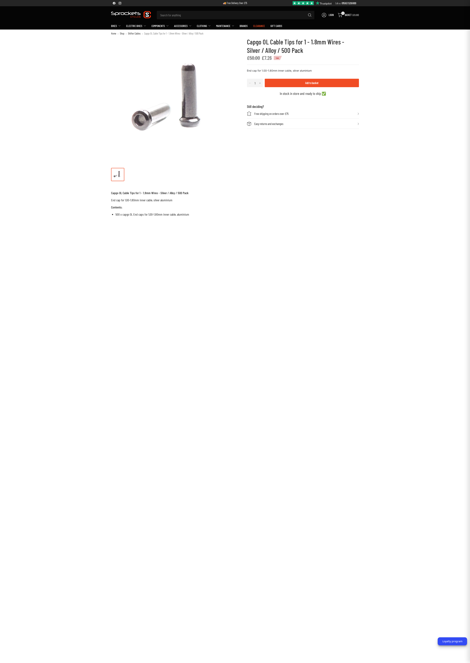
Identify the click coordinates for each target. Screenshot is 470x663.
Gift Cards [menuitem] (276, 26)
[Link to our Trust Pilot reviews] (312, 2)
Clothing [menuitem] (202, 26)
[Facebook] (114, 3)
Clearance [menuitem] (259, 26)
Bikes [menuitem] (114, 26)
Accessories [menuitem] (181, 26)
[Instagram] (120, 3)
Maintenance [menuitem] (223, 26)
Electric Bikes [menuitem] (134, 26)
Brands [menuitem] (244, 26)
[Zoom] (230, 44)
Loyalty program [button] (452, 641)
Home (113, 33)
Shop (122, 33)
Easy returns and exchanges (268, 124)
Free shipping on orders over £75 (271, 113)
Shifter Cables (134, 33)
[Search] (309, 15)
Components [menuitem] (158, 26)
